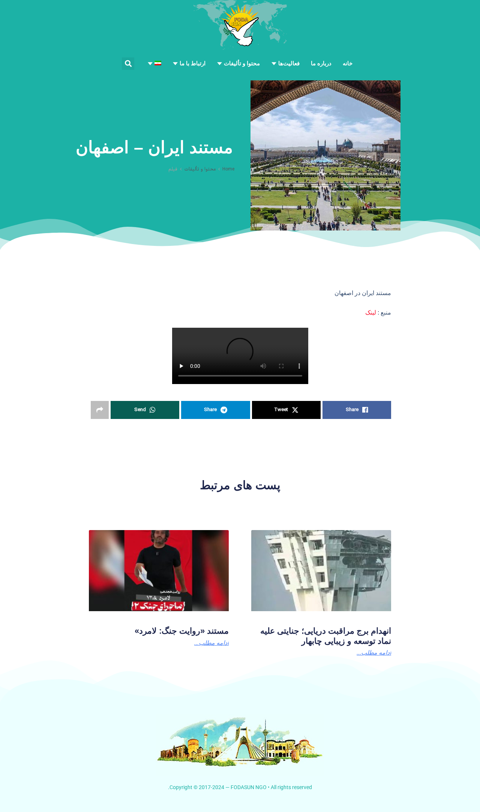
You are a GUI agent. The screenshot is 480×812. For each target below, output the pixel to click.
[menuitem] (154, 63)
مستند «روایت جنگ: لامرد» (182, 631)
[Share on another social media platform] (100, 410)
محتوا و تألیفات (200, 169)
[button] (128, 63)
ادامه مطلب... (374, 653)
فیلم (172, 169)
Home (228, 169)
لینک (370, 312)
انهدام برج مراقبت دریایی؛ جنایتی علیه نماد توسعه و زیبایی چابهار (325, 635)
